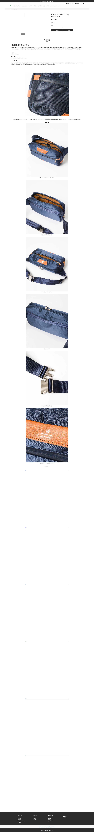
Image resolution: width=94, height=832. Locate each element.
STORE (47, 5)
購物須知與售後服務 (21, 820)
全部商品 (11, 9)
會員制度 (34, 818)
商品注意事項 (35, 819)
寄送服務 (19, 819)
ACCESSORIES (24, 5)
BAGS (19, 5)
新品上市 (14, 5)
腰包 (16, 9)
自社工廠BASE (50, 820)
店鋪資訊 (49, 819)
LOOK (44, 5)
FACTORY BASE (53, 5)
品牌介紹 (49, 818)
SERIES (30, 5)
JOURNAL (40, 5)
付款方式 (19, 818)
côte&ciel (59, 5)
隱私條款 (19, 822)
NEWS (35, 5)
